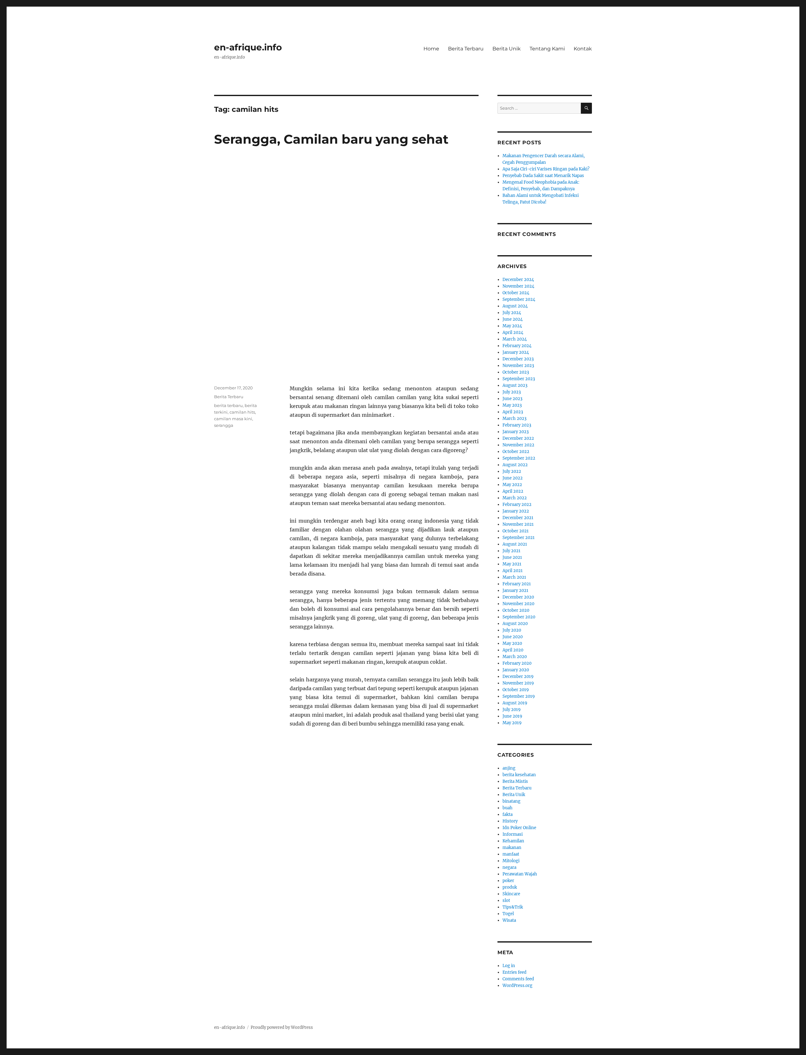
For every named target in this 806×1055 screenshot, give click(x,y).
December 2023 (518, 359)
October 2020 (515, 610)
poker (508, 880)
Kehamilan (513, 841)
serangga (223, 425)
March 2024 (514, 339)
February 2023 (516, 425)
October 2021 (515, 531)
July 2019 (511, 709)
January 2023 (515, 431)
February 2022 (516, 504)
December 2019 (518, 676)
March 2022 (514, 498)
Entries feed (514, 972)
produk (509, 887)
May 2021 (511, 564)
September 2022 (518, 458)
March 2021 (514, 577)
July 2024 (511, 312)
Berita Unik (506, 49)
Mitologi (510, 860)
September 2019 (518, 696)
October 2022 (515, 451)
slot (506, 900)
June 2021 (512, 557)
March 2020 (514, 656)
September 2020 (518, 617)
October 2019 (515, 689)
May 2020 (512, 643)
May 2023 (512, 405)
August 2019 (514, 703)
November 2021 (518, 524)
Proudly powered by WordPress (282, 1027)
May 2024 (512, 326)
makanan (511, 847)
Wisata (509, 920)
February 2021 (516, 584)
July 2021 (511, 550)
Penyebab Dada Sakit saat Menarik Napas (543, 175)
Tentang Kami (547, 49)
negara (509, 867)
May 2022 (512, 484)
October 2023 (515, 372)
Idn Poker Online (519, 827)
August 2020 (515, 623)
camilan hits (242, 412)
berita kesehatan (519, 774)
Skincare (511, 894)
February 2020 (516, 663)
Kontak (583, 49)
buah (507, 808)
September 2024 (518, 299)
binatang (511, 801)
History (510, 821)
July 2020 (511, 630)
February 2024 (516, 345)
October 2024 (515, 292)
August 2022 (515, 464)
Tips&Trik (512, 907)
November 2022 (518, 445)
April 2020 (512, 650)
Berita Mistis (515, 781)
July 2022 (511, 471)
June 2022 (512, 478)
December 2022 (518, 438)
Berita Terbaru (466, 49)
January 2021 (515, 590)
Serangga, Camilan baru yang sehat (331, 139)
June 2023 (512, 398)
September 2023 (518, 378)
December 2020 (518, 597)
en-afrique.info (248, 47)
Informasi (512, 834)
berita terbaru (228, 405)
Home (431, 49)
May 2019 (512, 722)
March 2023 (514, 418)
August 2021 (514, 544)
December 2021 (517, 517)
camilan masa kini (233, 418)
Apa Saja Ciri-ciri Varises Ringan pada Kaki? (545, 169)
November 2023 (518, 365)
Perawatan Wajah (519, 874)
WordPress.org (517, 985)
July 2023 (511, 392)
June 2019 (512, 716)
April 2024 (512, 332)
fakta (507, 814)
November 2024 (518, 286)
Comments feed (518, 979)
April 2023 (512, 412)
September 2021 (518, 537)
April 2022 (512, 491)
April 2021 (512, 570)
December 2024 (518, 279)
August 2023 (514, 385)
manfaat (510, 854)
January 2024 (515, 352)
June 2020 (512, 636)
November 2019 (518, 683)
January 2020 (515, 670)
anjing (508, 768)
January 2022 (515, 511)
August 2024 (515, 306)
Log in (508, 965)
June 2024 (512, 319)
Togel (508, 913)
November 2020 (518, 603)
